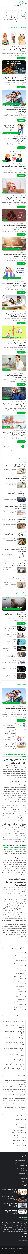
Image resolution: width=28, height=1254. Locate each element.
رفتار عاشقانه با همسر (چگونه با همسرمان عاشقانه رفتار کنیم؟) (16, 198)
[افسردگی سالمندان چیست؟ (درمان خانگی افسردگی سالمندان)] (21, 654)
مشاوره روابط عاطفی (21, 1168)
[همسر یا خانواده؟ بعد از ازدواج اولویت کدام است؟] (21, 541)
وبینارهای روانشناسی (13, 849)
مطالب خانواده (21, 684)
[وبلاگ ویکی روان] (19, 3)
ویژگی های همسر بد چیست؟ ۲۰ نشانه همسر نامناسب (15, 550)
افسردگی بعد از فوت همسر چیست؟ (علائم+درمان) (10, 635)
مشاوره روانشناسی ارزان (19, 976)
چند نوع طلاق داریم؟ (19, 1145)
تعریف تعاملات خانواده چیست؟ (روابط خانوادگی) (15, 110)
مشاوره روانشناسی (21, 15)
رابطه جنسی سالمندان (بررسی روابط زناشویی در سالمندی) (14, 433)
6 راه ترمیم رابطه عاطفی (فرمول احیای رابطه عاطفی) (15, 376)
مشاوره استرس (21, 981)
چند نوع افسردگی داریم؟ (19, 1135)
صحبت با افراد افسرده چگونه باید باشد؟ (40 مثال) (9, 649)
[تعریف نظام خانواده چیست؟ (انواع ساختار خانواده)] (21, 725)
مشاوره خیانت (21, 991)
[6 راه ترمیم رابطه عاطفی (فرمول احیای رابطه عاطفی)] (21, 485)
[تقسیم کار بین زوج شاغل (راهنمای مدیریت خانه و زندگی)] (21, 471)
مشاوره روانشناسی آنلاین (20, 1163)
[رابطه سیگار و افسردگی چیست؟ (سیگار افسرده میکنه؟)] (21, 676)
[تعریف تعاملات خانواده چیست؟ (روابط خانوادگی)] (22, 1205)
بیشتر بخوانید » (21, 58)
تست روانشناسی (21, 1171)
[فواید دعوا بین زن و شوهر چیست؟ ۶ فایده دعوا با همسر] (21, 585)
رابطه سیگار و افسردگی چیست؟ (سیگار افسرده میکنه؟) (9, 676)
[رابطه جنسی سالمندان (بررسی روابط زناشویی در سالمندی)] (21, 512)
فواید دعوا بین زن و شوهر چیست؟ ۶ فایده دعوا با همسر (15, 579)
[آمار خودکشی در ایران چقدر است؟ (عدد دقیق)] (21, 628)
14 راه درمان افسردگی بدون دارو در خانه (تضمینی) (9, 663)
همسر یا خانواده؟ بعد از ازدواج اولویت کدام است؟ (15, 535)
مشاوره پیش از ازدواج (19, 986)
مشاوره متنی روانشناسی (19, 963)
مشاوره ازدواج (21, 971)
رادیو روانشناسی (22, 1173)
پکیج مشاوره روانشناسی (19, 997)
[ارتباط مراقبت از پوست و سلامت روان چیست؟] (22, 1192)
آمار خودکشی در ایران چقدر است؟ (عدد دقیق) (10, 629)
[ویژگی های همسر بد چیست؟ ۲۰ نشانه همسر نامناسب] (21, 555)
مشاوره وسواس (21, 958)
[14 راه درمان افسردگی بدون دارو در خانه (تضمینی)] (21, 662)
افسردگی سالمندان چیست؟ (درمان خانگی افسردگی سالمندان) (10, 656)
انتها (12, 450)
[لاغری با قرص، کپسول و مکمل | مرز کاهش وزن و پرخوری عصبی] (22, 1199)
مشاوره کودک (21, 965)
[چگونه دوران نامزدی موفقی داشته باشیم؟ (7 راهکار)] (25, 730)
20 (4, 446)
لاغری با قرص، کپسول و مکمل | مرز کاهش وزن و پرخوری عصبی (14, 79)
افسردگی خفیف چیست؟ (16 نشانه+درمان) (9, 669)
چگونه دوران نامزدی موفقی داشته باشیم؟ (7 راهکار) (15, 255)
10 (8, 446)
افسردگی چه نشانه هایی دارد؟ (18, 1132)
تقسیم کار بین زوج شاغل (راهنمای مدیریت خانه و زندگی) (15, 315)
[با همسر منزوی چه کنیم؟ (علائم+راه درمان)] (21, 499)
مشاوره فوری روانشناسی (19, 1002)
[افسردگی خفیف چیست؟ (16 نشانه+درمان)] (21, 669)
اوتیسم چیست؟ (21, 1127)
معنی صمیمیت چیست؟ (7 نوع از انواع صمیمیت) (15, 226)
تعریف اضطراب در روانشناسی (18, 1140)
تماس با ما (23, 1181)
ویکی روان (22, 46)
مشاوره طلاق (21, 978)
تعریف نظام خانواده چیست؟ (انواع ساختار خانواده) (15, 139)
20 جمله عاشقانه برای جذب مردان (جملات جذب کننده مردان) (14, 521)
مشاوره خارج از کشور (19, 955)
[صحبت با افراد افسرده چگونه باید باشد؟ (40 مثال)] (21, 648)
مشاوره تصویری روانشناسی (18, 1009)
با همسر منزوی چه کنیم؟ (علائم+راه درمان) (14, 404)
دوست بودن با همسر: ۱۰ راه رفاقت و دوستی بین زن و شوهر (15, 564)
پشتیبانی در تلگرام (23, 1240)
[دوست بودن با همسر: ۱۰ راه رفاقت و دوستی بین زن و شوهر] (21, 570)
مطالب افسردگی (21, 593)
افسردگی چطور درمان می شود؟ (17, 1119)
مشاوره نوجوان (21, 999)
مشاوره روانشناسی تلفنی (19, 1007)
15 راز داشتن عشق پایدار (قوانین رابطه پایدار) (14, 167)
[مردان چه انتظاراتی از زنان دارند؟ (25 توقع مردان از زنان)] (21, 738)
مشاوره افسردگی (20, 1004)
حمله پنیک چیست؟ (20, 1122)
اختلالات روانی (22, 1176)
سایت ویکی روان (5, 1248)
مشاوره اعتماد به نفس (19, 960)
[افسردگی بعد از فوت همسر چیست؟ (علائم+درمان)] (21, 635)
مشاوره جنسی (21, 994)
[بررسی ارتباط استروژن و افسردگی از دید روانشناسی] (21, 642)
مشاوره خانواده (21, 984)
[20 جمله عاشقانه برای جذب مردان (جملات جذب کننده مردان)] (21, 526)
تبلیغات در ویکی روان (21, 1178)
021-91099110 (24, 1237)
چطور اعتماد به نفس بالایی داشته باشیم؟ (15, 1143)
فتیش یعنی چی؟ (20, 1138)
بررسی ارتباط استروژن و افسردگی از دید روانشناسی (10, 642)
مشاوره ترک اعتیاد (20, 968)
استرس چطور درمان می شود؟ (18, 1130)
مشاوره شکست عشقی (19, 973)
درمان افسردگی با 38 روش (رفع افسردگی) (15, 615)
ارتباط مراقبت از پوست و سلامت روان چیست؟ (14, 50)
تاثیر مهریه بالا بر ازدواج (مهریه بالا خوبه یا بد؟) (15, 344)
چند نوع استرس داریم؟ (19, 1125)
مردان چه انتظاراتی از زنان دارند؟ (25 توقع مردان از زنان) (14, 284)
